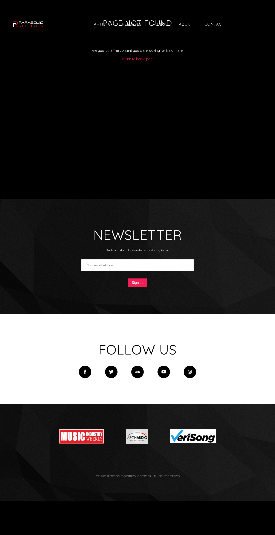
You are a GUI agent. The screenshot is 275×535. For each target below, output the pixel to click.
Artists (102, 24)
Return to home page (137, 59)
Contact (214, 24)
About (186, 24)
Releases (132, 24)
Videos (160, 24)
